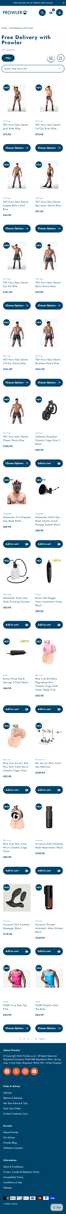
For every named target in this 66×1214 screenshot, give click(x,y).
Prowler (14, 1203)
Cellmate (39, 433)
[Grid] (51, 58)
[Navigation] (59, 12)
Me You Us (39, 759)
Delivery (7, 1093)
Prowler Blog (10, 1142)
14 (36, 1039)
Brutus (37, 594)
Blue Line (39, 675)
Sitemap (7, 1187)
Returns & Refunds (12, 1098)
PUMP (5, 1001)
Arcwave (39, 840)
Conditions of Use (12, 1182)
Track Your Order (12, 1108)
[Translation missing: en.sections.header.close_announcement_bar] (63, 2)
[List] (60, 58)
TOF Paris (7, 121)
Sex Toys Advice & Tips (15, 1103)
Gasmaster (7, 513)
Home (4, 28)
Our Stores (8, 1137)
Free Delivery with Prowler (21, 28)
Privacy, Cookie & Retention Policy (21, 1172)
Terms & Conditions (13, 1166)
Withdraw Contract (13, 1148)
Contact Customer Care (15, 1113)
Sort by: (7, 68)
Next (41, 1039)
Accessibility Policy (13, 1177)
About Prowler (10, 1132)
